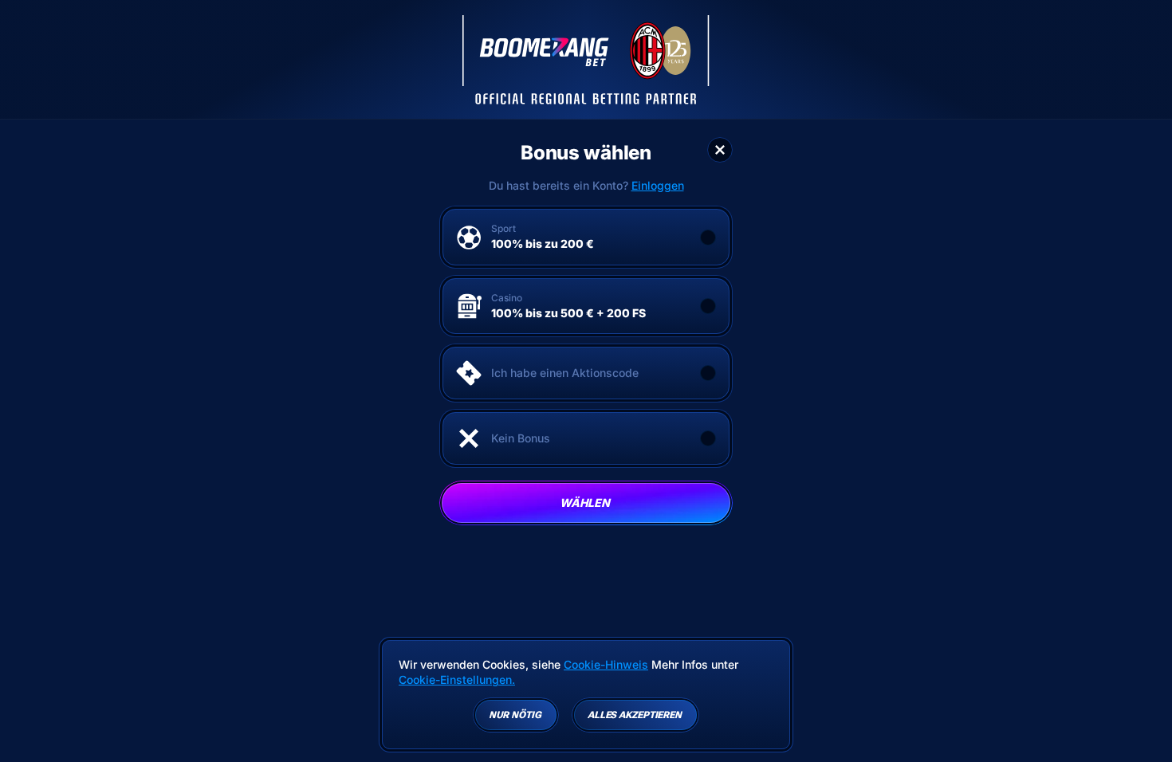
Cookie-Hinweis (606, 664)
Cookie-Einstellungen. (457, 680)
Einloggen (657, 185)
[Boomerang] (586, 59)
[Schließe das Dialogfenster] (720, 150)
